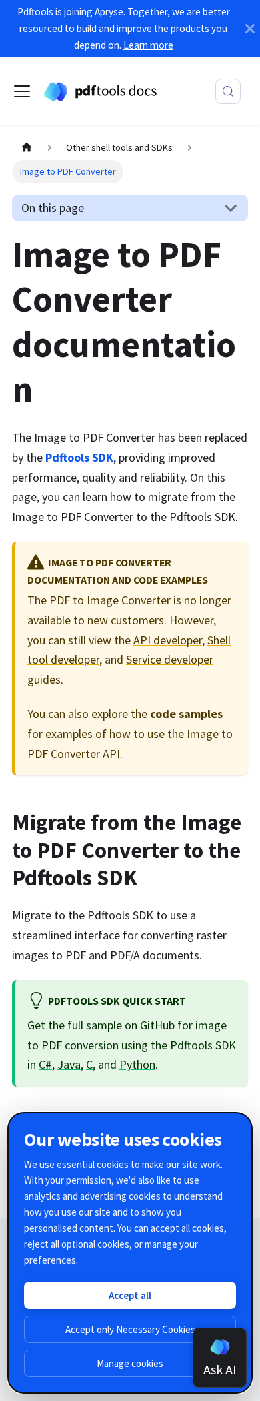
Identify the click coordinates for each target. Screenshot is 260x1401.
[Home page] (26, 148)
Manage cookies (130, 1363)
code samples (186, 713)
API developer (167, 640)
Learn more (148, 45)
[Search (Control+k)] (228, 91)
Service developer (169, 659)
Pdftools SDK (79, 457)
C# (45, 1064)
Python (137, 1064)
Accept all (130, 1295)
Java (69, 1064)
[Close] (250, 28)
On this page (52, 207)
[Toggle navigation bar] (22, 91)
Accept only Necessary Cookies (130, 1329)
